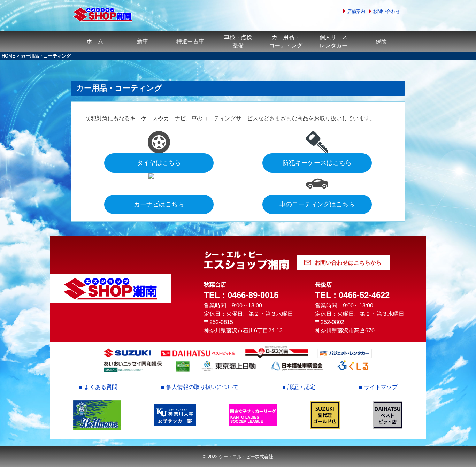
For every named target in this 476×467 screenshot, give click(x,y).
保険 (381, 41)
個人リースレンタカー (333, 41)
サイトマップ (381, 387)
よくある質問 (100, 387)
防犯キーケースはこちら (317, 162)
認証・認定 (301, 387)
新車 (142, 41)
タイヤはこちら (159, 162)
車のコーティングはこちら (317, 204)
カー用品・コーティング (285, 41)
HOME (8, 56)
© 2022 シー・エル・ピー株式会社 (238, 456)
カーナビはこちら (159, 204)
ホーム (94, 41)
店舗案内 (356, 11)
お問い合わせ (386, 11)
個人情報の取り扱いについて (202, 387)
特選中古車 (190, 41)
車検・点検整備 (238, 41)
